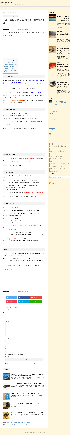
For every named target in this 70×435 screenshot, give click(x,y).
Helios (58, 143)
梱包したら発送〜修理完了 (10, 70)
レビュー (59, 161)
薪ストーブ (59, 168)
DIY (51, 143)
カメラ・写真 (14, 307)
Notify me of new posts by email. (14, 356)
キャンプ (51, 129)
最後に (6, 71)
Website (7, 348)
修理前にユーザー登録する (10, 66)
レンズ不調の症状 (8, 62)
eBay (54, 143)
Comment (7, 321)
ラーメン (62, 158)
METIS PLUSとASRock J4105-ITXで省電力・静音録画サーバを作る (63, 84)
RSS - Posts (54, 183)
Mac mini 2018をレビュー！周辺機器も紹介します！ (63, 34)
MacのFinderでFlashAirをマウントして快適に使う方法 (25, 393)
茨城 (54, 168)
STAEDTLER (52, 148)
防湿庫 (51, 171)
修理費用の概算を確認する (10, 64)
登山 (58, 166)
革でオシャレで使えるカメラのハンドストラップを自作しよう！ (27, 412)
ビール (67, 153)
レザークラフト (53, 161)
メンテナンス (63, 156)
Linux (50, 114)
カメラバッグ (57, 151)
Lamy (62, 143)
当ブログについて (16, 7)
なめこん (10, 312)
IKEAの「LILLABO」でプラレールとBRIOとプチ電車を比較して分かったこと (63, 19)
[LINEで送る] (21, 29)
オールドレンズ (64, 148)
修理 (5, 309)
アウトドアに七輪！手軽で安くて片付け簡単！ (18, 424)
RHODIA (64, 146)
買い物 (64, 168)
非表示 (11, 60)
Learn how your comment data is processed (31, 363)
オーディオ (51, 123)
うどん (58, 148)
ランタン (57, 158)
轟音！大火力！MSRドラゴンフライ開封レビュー (18, 422)
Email (6, 343)
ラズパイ (52, 158)
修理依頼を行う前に (9, 68)
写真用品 (51, 131)
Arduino (51, 109)
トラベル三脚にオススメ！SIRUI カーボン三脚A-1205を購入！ (26, 383)
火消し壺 (54, 166)
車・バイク (51, 138)
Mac (50, 116)
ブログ (51, 156)
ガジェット (51, 124)
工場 (57, 163)
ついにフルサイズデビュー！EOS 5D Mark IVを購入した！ (25, 403)
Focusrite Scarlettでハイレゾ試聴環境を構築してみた (63, 66)
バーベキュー (62, 153)
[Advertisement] (24, 45)
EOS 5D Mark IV (53, 111)
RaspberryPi (52, 119)
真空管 (62, 166)
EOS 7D (6, 307)
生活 (50, 136)
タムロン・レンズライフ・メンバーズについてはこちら (17, 161)
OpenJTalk (55, 146)
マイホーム (56, 156)
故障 (8, 309)
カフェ (51, 151)
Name (7, 338)
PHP (60, 146)
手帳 (61, 163)
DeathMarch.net (6, 2)
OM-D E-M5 (52, 118)
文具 (50, 133)
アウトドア (51, 121)
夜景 (54, 163)
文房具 (68, 163)
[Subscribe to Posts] (50, 183)
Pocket (26, 29)
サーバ (56, 153)
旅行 (50, 134)
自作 (51, 168)
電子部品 (56, 171)
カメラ (9, 307)
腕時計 (66, 166)
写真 (51, 163)
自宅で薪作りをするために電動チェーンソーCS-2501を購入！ (63, 50)
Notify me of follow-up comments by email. (16, 354)
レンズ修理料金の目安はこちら (11, 125)
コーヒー (52, 153)
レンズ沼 (64, 161)
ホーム (5, 7)
